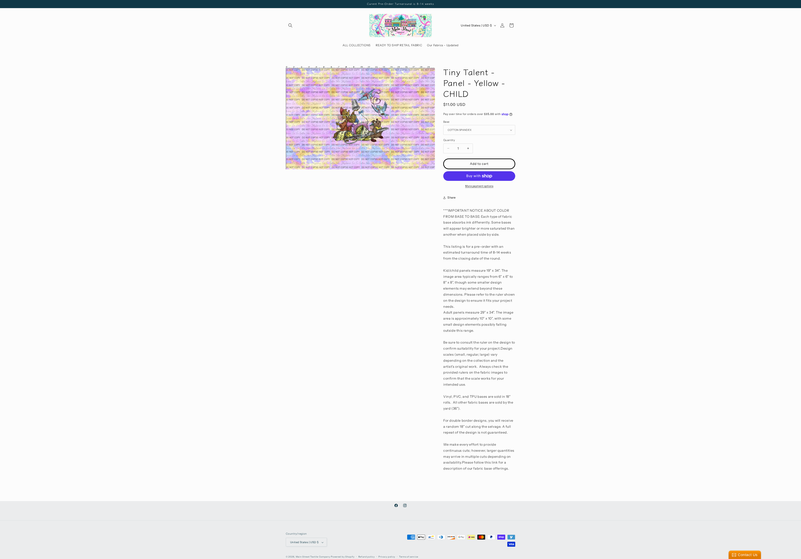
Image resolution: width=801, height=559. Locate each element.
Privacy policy (386, 556)
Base (446, 121)
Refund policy (366, 556)
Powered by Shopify (343, 556)
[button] (290, 25)
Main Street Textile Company (313, 556)
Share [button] (451, 197)
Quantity (449, 140)
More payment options (479, 186)
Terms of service (408, 556)
